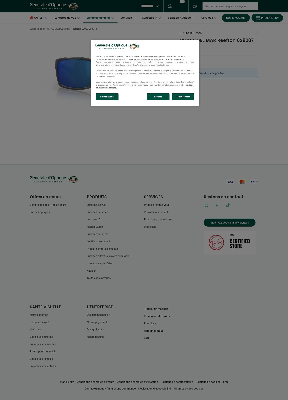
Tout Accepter (183, 97)
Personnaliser (107, 97)
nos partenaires (151, 56)
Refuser (158, 97)
